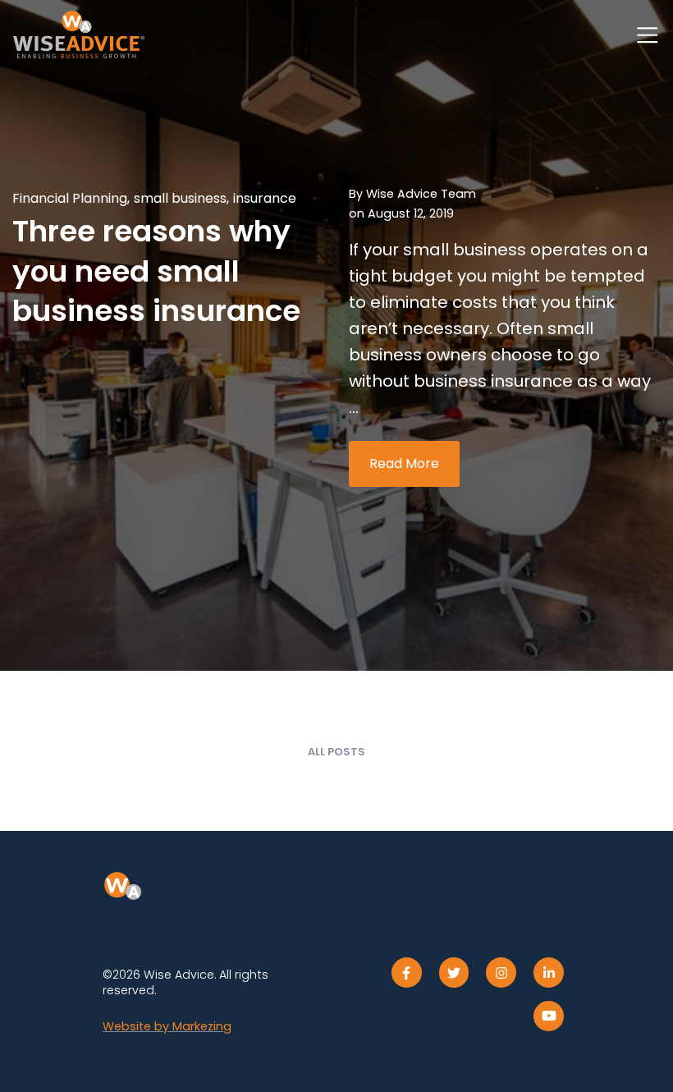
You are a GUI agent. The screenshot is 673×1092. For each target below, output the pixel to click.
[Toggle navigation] (647, 35)
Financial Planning (69, 198)
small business (180, 198)
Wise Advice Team (421, 194)
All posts (336, 752)
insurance (264, 198)
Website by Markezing (167, 1026)
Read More (404, 463)
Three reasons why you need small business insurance (156, 271)
